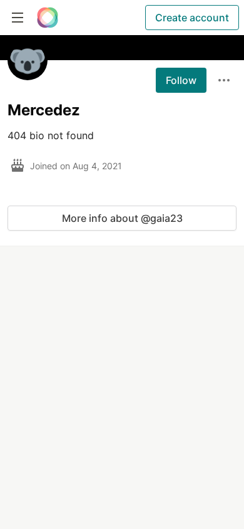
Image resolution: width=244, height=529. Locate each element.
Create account (192, 17)
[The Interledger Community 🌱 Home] (47, 17)
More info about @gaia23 (122, 218)
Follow (181, 80)
